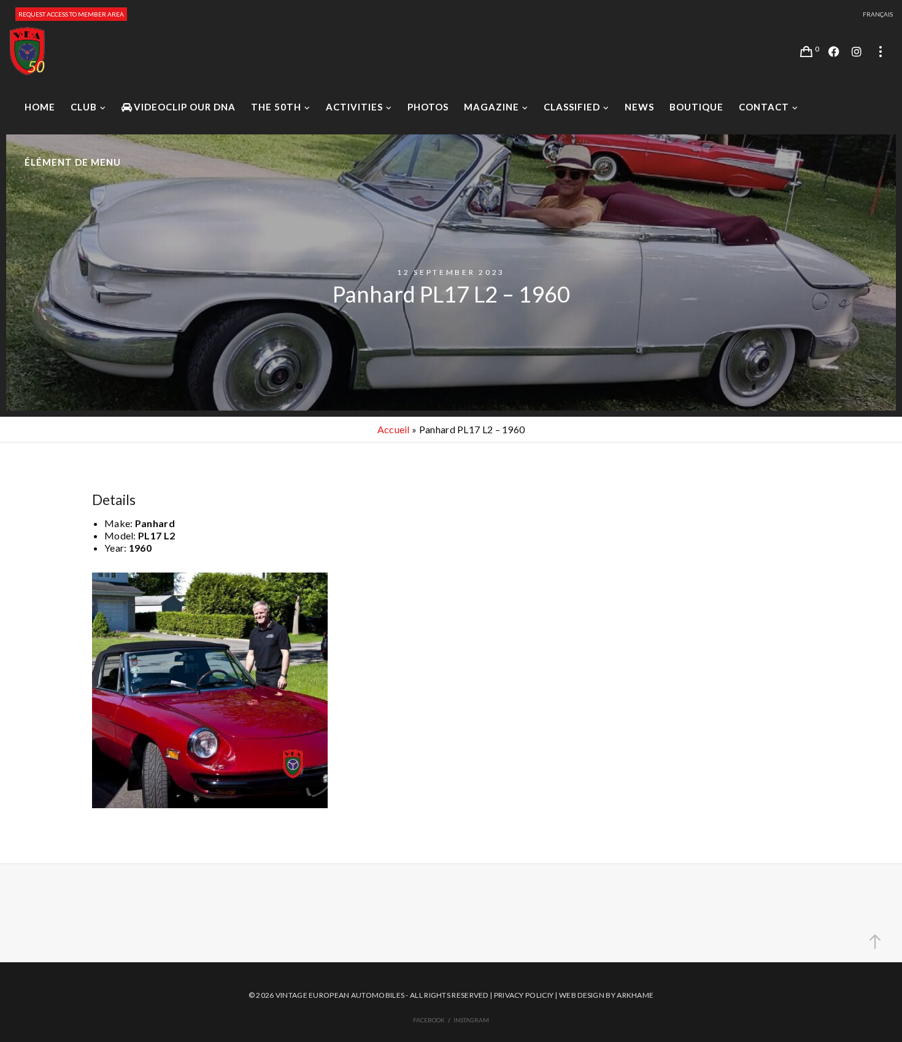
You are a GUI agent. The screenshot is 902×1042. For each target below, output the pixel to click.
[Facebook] (834, 51)
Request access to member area (71, 14)
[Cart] (806, 51)
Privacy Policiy (524, 995)
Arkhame (635, 995)
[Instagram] (857, 51)
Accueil (393, 429)
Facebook (429, 1020)
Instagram (471, 1020)
